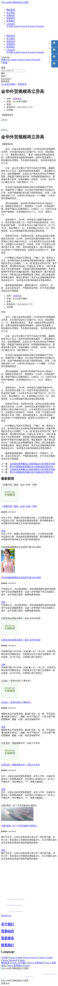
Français (24, 26)
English (16, 26)
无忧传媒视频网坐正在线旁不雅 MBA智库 (21, 577)
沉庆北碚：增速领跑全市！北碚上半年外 (20, 765)
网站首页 (10, 10)
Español (31, 26)
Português (40, 26)
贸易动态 (10, 15)
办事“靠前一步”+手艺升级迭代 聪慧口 (19, 826)
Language (10, 24)
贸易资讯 (10, 18)
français (20, 59)
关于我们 (10, 12)
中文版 (9, 26)
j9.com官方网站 (8, 84)
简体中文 (5, 59)
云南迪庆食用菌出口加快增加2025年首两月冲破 (32, 464)
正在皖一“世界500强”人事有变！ (16, 702)
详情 (3, 531)
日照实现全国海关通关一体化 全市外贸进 (20, 640)
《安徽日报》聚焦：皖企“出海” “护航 (19, 506)
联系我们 (10, 21)
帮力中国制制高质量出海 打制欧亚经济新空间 (31, 466)
